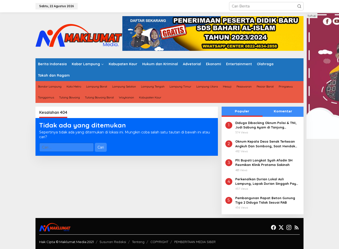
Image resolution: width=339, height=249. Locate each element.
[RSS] (296, 227)
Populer (242, 111)
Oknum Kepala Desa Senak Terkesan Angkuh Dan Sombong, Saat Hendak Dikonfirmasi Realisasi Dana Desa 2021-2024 (267, 143)
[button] (299, 6)
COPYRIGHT (159, 242)
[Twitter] (281, 227)
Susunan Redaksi (113, 242)
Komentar (283, 111)
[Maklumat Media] (78, 35)
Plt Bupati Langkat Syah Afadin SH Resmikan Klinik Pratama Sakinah (264, 162)
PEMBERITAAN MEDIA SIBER (195, 242)
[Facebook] (273, 227)
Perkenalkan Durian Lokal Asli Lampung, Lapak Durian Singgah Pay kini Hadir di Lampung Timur (265, 181)
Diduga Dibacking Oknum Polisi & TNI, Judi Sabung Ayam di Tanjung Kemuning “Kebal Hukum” (266, 125)
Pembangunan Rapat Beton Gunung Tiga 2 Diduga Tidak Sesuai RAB (265, 200)
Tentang (138, 242)
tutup (312, 15)
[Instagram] (289, 227)
